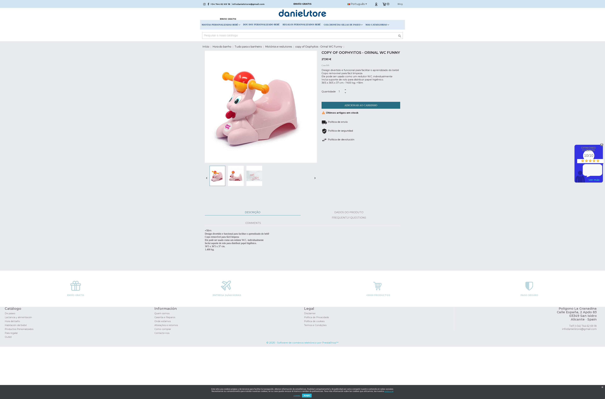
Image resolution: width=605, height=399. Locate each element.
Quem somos (162, 313)
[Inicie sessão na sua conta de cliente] (376, 4)
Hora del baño (12, 321)
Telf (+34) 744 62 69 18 (583, 325)
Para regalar (11, 333)
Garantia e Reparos (164, 317)
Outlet (8, 337)
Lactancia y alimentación (18, 317)
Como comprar (162, 329)
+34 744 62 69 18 (220, 4)
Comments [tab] (253, 223)
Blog (400, 4)
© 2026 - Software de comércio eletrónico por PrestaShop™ (302, 342)
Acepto (307, 395)
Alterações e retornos (166, 325)
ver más (594, 179)
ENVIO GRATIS (228, 19)
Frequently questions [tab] (349, 217)
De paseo (10, 313)
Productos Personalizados (19, 329)
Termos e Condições (315, 325)
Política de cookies (314, 321)
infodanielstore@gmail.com (248, 4)
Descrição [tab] (252, 212)
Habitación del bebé (16, 325)
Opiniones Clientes (588, 149)
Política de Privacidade (316, 317)
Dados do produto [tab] (348, 212)
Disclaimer (310, 313)
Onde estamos (162, 321)
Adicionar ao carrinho (360, 105)
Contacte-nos (161, 333)
